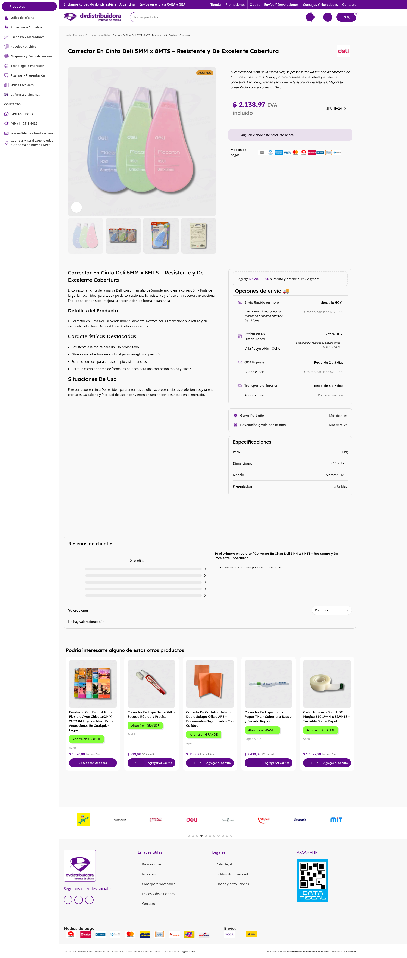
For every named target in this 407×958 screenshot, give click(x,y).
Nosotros (149, 874)
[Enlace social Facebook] (68, 900)
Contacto (148, 903)
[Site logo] (92, 17)
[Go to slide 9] (223, 836)
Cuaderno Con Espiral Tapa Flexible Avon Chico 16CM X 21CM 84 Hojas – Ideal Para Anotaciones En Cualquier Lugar (91, 721)
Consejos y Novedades (158, 884)
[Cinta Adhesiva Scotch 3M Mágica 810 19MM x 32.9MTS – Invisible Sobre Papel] (327, 684)
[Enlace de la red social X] (78, 900)
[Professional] (230, 819)
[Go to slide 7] (214, 836)
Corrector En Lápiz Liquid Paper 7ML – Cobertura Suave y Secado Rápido (268, 716)
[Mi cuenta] (327, 17)
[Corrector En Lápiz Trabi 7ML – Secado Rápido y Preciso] (151, 684)
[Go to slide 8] (218, 836)
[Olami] (302, 819)
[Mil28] (338, 819)
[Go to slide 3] (197, 836)
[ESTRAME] (194, 819)
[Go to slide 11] (231, 836)
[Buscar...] (310, 17)
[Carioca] (158, 819)
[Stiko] (266, 819)
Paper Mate (253, 739)
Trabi (131, 734)
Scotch (308, 739)
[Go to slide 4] (201, 836)
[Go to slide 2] (193, 836)
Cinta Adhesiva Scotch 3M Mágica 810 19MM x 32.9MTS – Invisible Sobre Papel (326, 716)
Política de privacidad (232, 874)
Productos (78, 35)
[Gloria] (86, 819)
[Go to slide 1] (189, 836)
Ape (189, 743)
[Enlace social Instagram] (89, 900)
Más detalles (338, 415)
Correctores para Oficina (98, 35)
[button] (73, 235)
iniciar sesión (234, 567)
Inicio (68, 35)
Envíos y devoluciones (158, 894)
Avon (72, 748)
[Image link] (80, 865)
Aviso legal (224, 864)
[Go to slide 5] (206, 836)
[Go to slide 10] (227, 836)
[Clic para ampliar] (76, 207)
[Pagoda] (122, 819)
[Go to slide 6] (210, 836)
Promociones (152, 864)
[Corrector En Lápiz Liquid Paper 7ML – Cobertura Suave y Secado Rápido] (268, 684)
